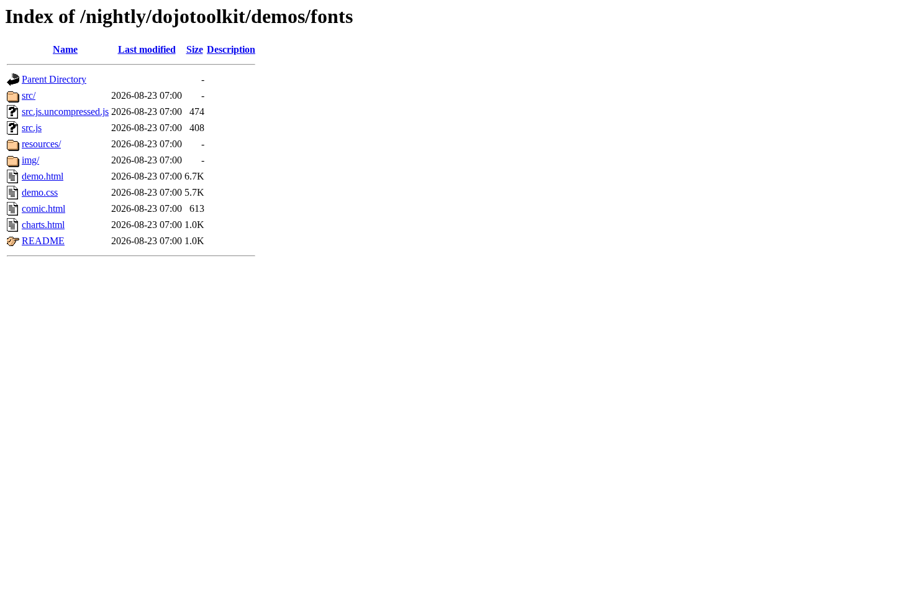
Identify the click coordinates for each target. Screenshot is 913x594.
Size (194, 49)
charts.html (43, 224)
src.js (32, 127)
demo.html (42, 176)
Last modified (147, 49)
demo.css (40, 192)
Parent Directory (54, 79)
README (43, 240)
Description (231, 49)
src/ (28, 95)
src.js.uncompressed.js (65, 111)
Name (65, 49)
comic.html (43, 208)
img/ (30, 160)
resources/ (41, 144)
